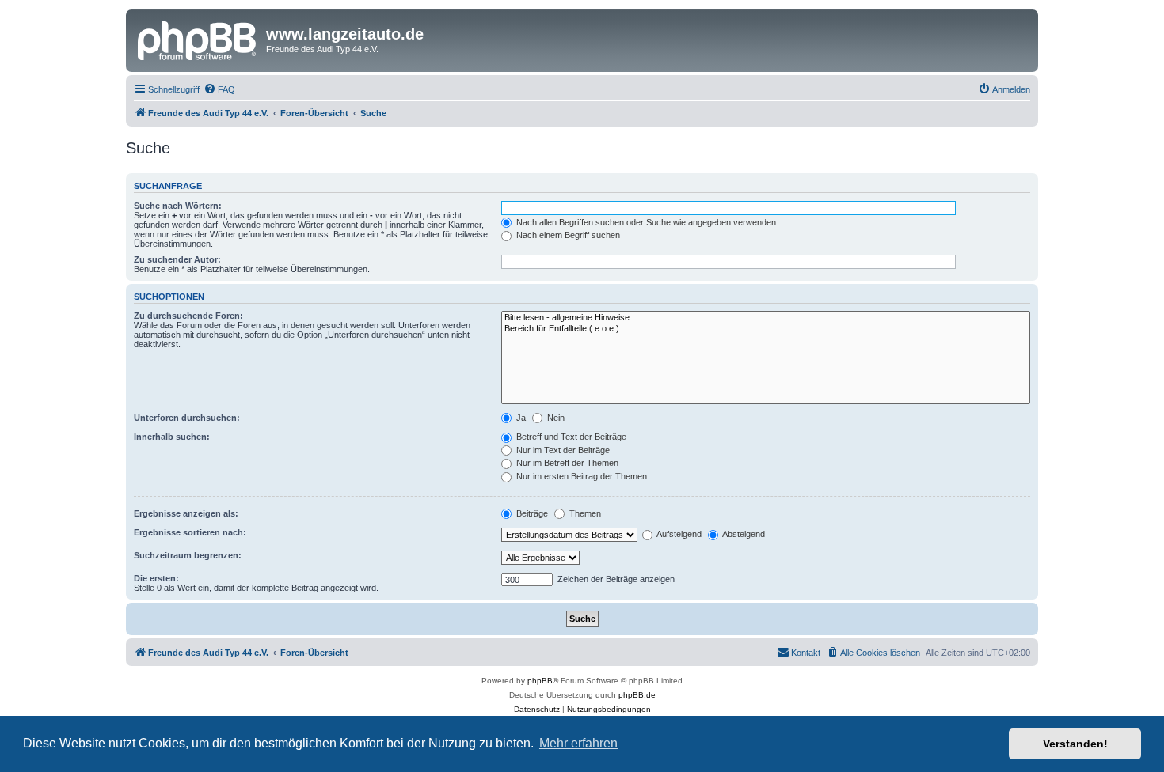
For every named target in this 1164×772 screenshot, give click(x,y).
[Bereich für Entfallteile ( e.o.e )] (766, 329)
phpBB (540, 680)
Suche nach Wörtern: (178, 205)
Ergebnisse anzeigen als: (186, 513)
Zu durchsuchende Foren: (188, 315)
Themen (584, 513)
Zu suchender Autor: (177, 259)
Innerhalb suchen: (172, 436)
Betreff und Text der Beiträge (570, 436)
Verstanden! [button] (1075, 743)
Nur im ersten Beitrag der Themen (580, 476)
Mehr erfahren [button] (578, 743)
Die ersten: (156, 578)
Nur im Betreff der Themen (566, 462)
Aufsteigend (678, 534)
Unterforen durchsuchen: (187, 417)
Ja (520, 417)
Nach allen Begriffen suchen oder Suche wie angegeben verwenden (645, 222)
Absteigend (743, 534)
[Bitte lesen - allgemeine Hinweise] (766, 318)
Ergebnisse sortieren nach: (190, 532)
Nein (555, 417)
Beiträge (531, 513)
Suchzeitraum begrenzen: (188, 555)
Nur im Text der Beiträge (562, 450)
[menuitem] (219, 89)
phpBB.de (637, 695)
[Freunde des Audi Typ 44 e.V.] (198, 38)
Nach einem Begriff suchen (567, 235)
